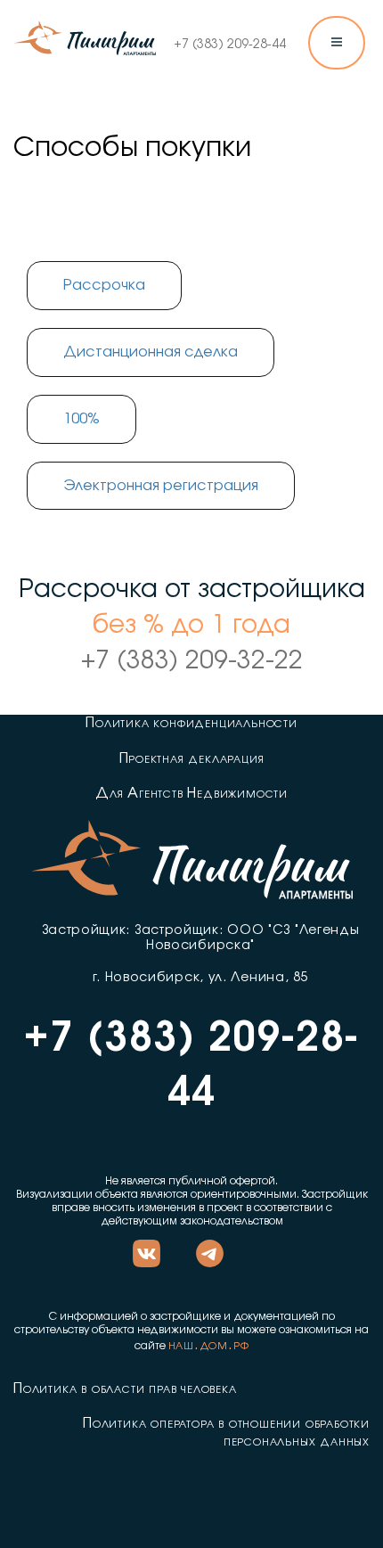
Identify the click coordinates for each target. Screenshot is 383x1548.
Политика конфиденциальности (191, 723)
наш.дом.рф (208, 1345)
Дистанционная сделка (150, 352)
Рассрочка (104, 285)
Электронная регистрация (160, 486)
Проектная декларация (192, 758)
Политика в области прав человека (125, 1388)
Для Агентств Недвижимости (191, 793)
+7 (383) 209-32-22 (192, 661)
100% (81, 419)
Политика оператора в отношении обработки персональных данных (226, 1431)
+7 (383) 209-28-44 (230, 44)
